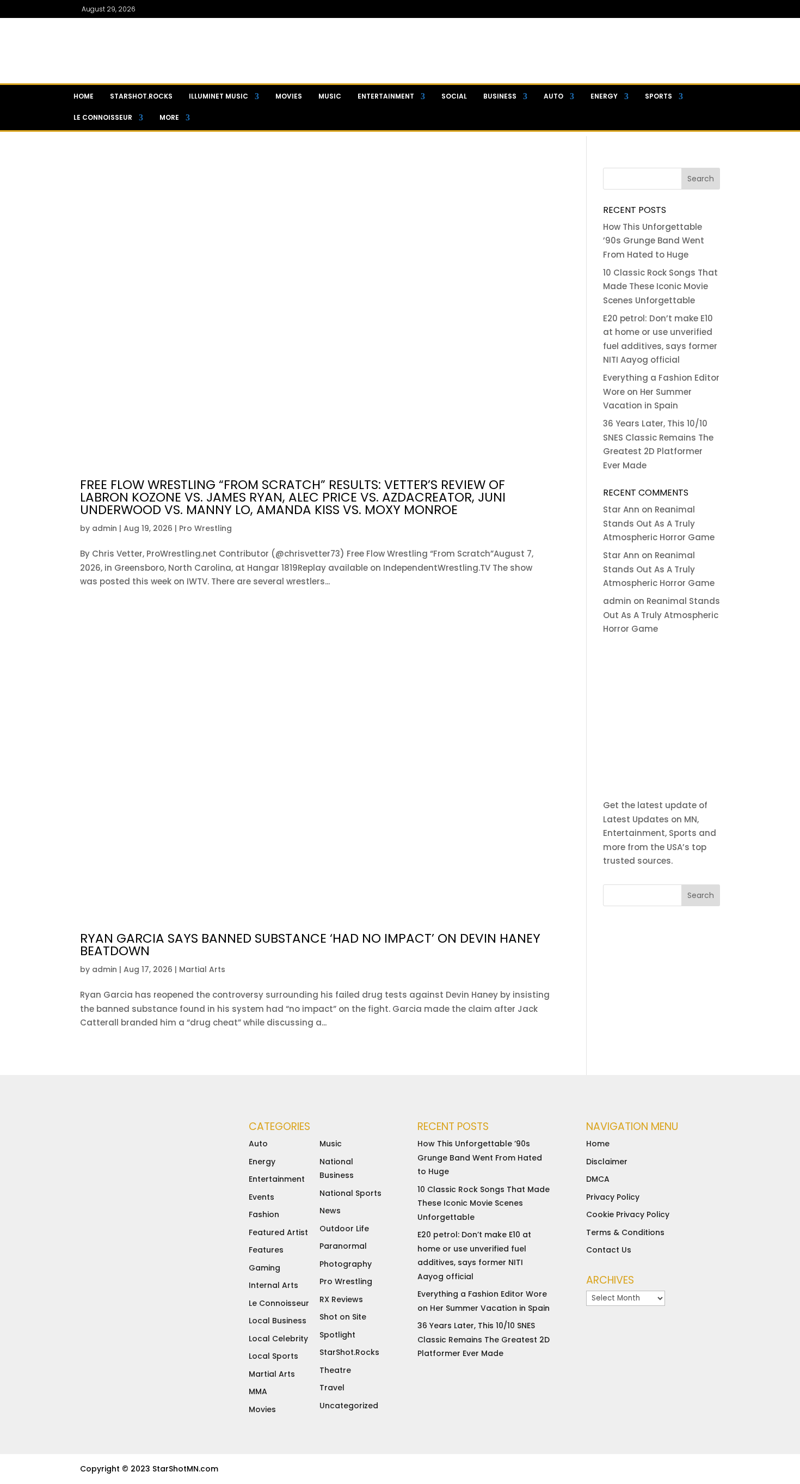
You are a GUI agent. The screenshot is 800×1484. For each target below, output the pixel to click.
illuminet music (218, 96)
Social (454, 96)
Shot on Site (342, 1316)
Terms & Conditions (625, 1232)
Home (83, 96)
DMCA (598, 1179)
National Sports (350, 1193)
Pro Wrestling (205, 528)
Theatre (335, 1370)
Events (261, 1197)
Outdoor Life (344, 1228)
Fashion (264, 1214)
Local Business (277, 1320)
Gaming (264, 1267)
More (169, 117)
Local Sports (273, 1356)
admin (104, 528)
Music (329, 96)
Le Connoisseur (102, 117)
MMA (258, 1391)
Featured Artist (278, 1232)
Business (499, 96)
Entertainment (386, 96)
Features (266, 1249)
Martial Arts (202, 969)
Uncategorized (348, 1405)
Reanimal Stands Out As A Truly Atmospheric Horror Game (659, 523)
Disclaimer (606, 1161)
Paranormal (343, 1246)
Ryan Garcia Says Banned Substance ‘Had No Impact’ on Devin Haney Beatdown (310, 945)
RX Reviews (341, 1299)
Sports (658, 96)
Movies (288, 96)
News (330, 1210)
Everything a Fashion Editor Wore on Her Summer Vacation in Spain (661, 391)
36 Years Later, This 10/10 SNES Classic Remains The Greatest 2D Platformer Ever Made (483, 1339)
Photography (345, 1264)
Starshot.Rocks (141, 96)
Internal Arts (273, 1285)
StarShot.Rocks (349, 1352)
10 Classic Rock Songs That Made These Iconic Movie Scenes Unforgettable (660, 286)
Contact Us (608, 1249)
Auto (553, 96)
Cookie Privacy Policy (627, 1214)
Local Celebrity (278, 1338)
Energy (604, 96)
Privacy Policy (612, 1197)
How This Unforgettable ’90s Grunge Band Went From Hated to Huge (653, 240)
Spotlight (337, 1334)
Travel (331, 1387)
